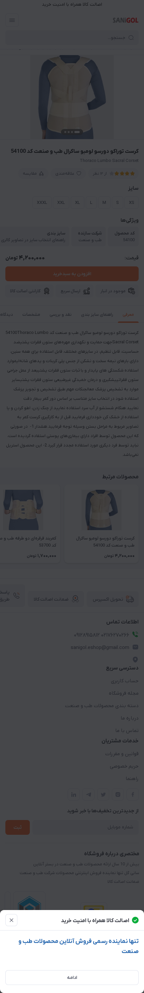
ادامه (72, 978)
